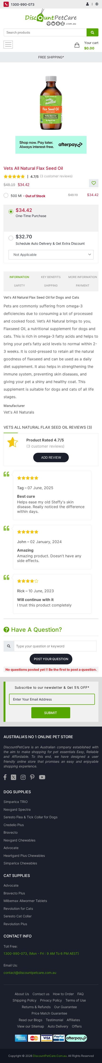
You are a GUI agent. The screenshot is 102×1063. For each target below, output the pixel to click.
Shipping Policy (25, 1000)
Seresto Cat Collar (18, 916)
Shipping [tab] (51, 285)
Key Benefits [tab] (51, 277)
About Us (22, 994)
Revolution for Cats (18, 908)
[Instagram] (23, 777)
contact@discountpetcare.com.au (30, 973)
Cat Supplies (17, 875)
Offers (77, 1026)
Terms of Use (75, 1000)
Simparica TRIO (16, 802)
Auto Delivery (58, 1026)
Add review (51, 457)
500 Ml (16, 196)
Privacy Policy (51, 1000)
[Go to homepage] (51, 18)
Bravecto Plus (14, 893)
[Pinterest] (32, 777)
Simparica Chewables (20, 863)
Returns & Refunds (36, 1007)
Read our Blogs (30, 1020)
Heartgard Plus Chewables (24, 856)
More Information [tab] (82, 277)
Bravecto (11, 832)
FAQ (80, 994)
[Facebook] (5, 777)
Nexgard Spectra (17, 809)
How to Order (63, 994)
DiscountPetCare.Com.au (50, 1056)
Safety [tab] (19, 285)
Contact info (18, 936)
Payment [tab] (82, 285)
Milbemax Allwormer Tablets (25, 901)
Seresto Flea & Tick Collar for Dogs (30, 817)
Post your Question (51, 659)
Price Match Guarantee (49, 1013)
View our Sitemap (30, 1026)
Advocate (11, 848)
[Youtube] (42, 777)
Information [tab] (19, 277)
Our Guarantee (65, 1007)
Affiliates (73, 1020)
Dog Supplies (17, 791)
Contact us (40, 994)
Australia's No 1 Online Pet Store (38, 736)
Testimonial (54, 1020)
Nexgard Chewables (19, 840)
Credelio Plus (14, 825)
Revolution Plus (15, 924)
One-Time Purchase (31, 212)
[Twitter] (13, 777)
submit (50, 713)
